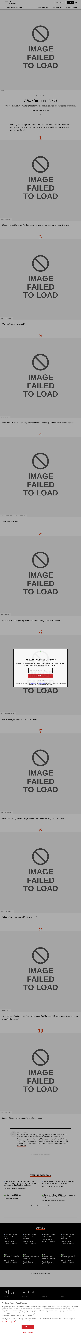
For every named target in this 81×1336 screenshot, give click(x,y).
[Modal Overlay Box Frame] (40, 668)
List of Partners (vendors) (9, 1322)
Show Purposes (28, 1332)
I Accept (27, 1327)
